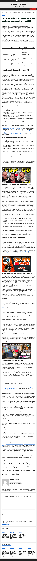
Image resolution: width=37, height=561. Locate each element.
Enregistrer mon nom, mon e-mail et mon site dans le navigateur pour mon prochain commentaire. (17, 522)
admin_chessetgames (5, 555)
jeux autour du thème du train (17, 306)
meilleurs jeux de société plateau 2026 (27, 251)
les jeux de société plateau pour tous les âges (23, 387)
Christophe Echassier (5, 23)
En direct (33, 9)
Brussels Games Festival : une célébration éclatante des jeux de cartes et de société (5, 536)
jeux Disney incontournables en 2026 (10, 252)
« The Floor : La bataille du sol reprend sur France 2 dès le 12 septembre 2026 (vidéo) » (22, 536)
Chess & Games (18, 4)
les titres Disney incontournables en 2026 (13, 133)
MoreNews (21, 559)
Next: (27, 489)
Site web (3, 517)
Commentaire (4, 498)
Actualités (3, 15)
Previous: (9, 489)
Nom (3, 510)
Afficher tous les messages (15, 483)
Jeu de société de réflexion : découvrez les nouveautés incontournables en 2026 (13, 536)
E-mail (3, 514)
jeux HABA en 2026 (12, 233)
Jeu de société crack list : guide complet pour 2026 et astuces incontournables (31, 551)
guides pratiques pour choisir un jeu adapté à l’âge (12, 128)
